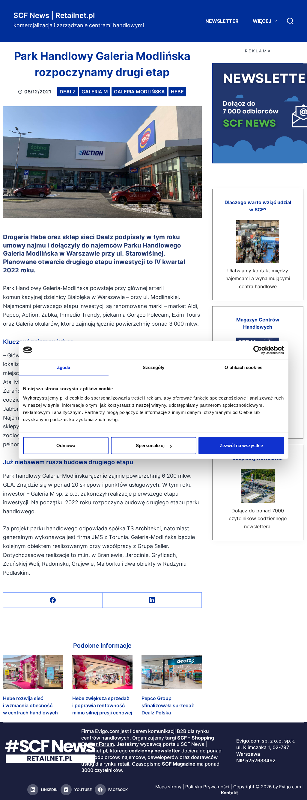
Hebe (177, 92)
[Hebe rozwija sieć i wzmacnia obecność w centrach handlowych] (33, 672)
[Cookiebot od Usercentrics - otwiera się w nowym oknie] (257, 349)
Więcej (262, 21)
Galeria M (95, 92)
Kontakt (229, 793)
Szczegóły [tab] (154, 367)
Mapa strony (168, 787)
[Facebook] (53, 600)
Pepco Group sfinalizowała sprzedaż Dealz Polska (168, 705)
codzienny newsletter (154, 751)
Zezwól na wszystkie (241, 445)
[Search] (290, 21)
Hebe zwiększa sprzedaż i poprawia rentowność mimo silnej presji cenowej (102, 705)
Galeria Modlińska (139, 92)
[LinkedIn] (152, 600)
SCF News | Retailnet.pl (54, 15)
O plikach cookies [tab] (243, 367)
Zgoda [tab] (63, 367)
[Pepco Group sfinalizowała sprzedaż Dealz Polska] (172, 672)
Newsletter (222, 21)
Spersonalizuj (150, 445)
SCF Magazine (178, 764)
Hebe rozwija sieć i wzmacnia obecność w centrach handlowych (30, 705)
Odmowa (65, 445)
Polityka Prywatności (207, 787)
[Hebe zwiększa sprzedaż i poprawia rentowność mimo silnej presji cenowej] (102, 672)
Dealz (68, 92)
